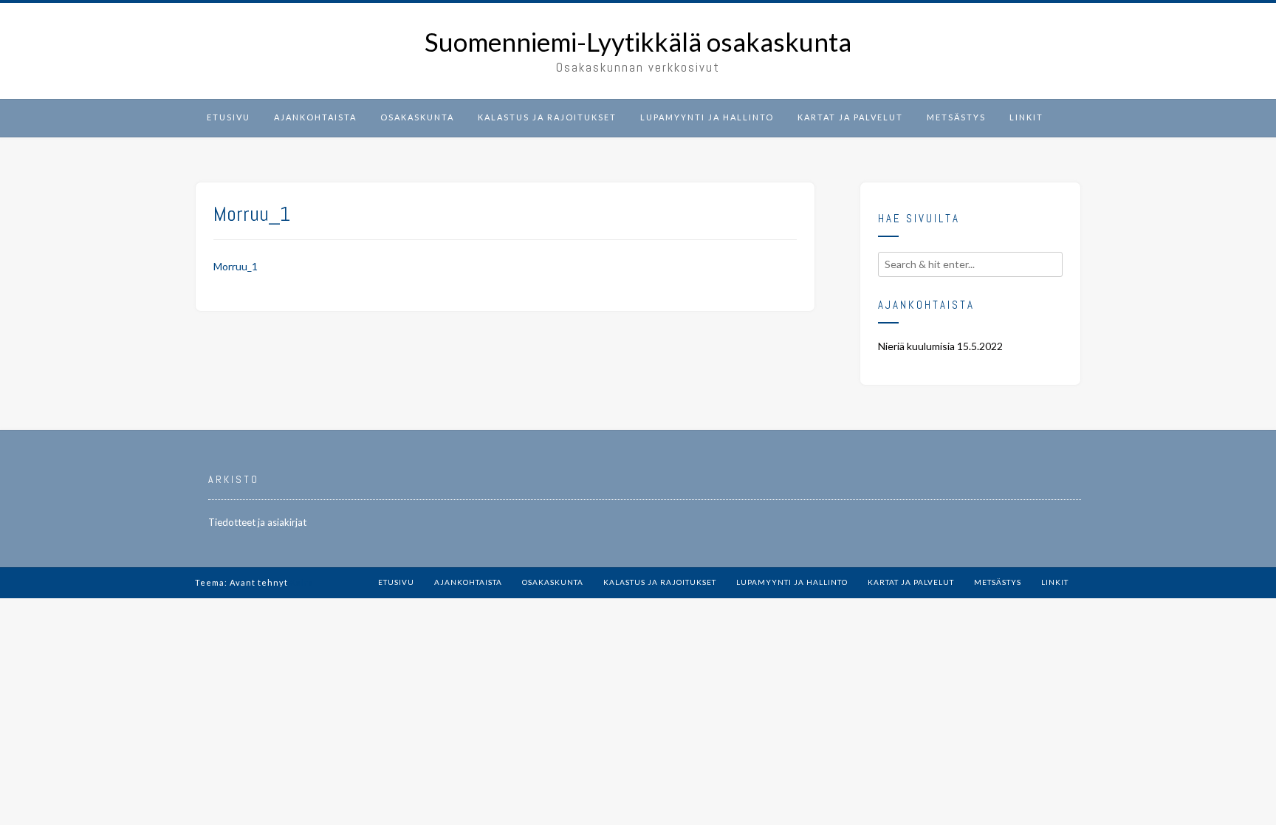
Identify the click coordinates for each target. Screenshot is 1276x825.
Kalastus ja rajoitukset (547, 117)
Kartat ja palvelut (850, 117)
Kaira (302, 582)
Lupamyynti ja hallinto (707, 117)
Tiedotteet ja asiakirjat (257, 522)
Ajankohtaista (315, 117)
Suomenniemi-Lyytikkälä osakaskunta (638, 42)
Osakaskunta (417, 117)
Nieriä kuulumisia (916, 346)
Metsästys (956, 117)
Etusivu (228, 117)
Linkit (1026, 117)
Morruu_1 (235, 266)
